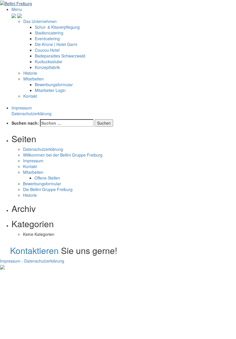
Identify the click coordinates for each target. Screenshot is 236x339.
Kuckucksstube (48, 61)
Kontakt (30, 96)
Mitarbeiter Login (50, 90)
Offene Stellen (47, 178)
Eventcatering (47, 38)
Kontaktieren (34, 250)
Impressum (22, 108)
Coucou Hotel (47, 50)
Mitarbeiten (33, 79)
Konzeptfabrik (47, 67)
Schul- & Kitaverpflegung (57, 27)
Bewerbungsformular (54, 84)
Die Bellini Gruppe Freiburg (48, 189)
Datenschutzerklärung (32, 113)
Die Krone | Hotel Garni (56, 44)
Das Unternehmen (40, 21)
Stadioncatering (49, 33)
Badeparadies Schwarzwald (60, 56)
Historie (30, 73)
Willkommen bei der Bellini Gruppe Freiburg (62, 155)
